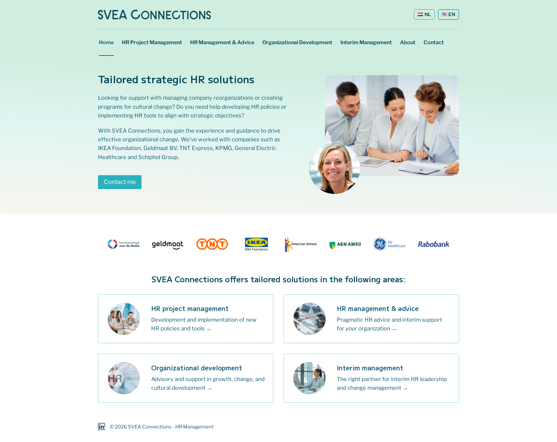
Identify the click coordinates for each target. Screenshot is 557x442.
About (407, 42)
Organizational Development (297, 42)
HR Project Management (152, 42)
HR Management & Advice (222, 42)
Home (106, 42)
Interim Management (366, 42)
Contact (434, 42)
